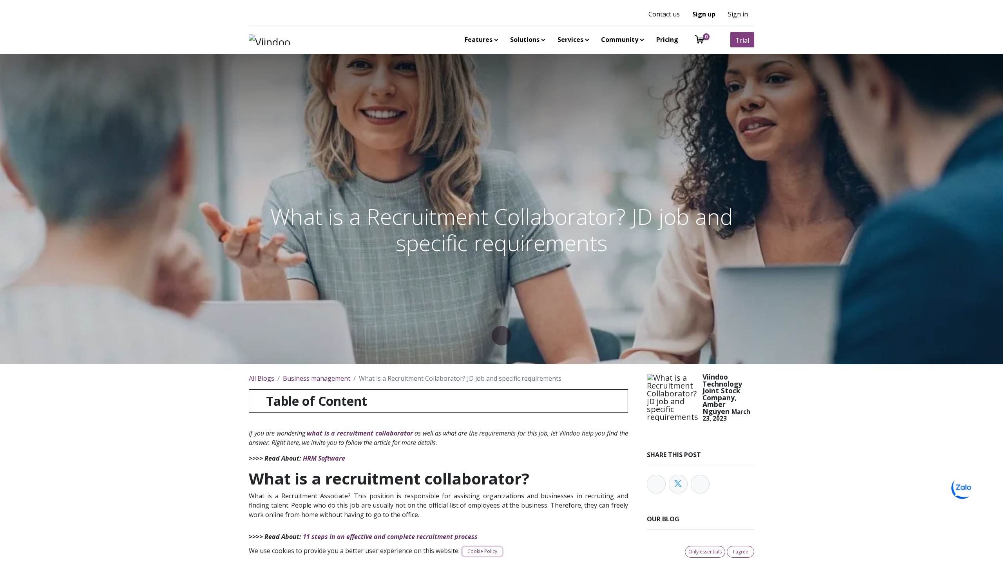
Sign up (703, 14)
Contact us (664, 14)
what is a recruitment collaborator (360, 433)
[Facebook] (656, 484)
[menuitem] (480, 39)
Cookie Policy (482, 551)
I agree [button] (740, 551)
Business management (316, 378)
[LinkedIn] (700, 484)
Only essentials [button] (705, 551)
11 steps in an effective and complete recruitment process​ (390, 536)
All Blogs (261, 378)
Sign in (738, 14)
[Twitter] (678, 484)
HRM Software (324, 458)
